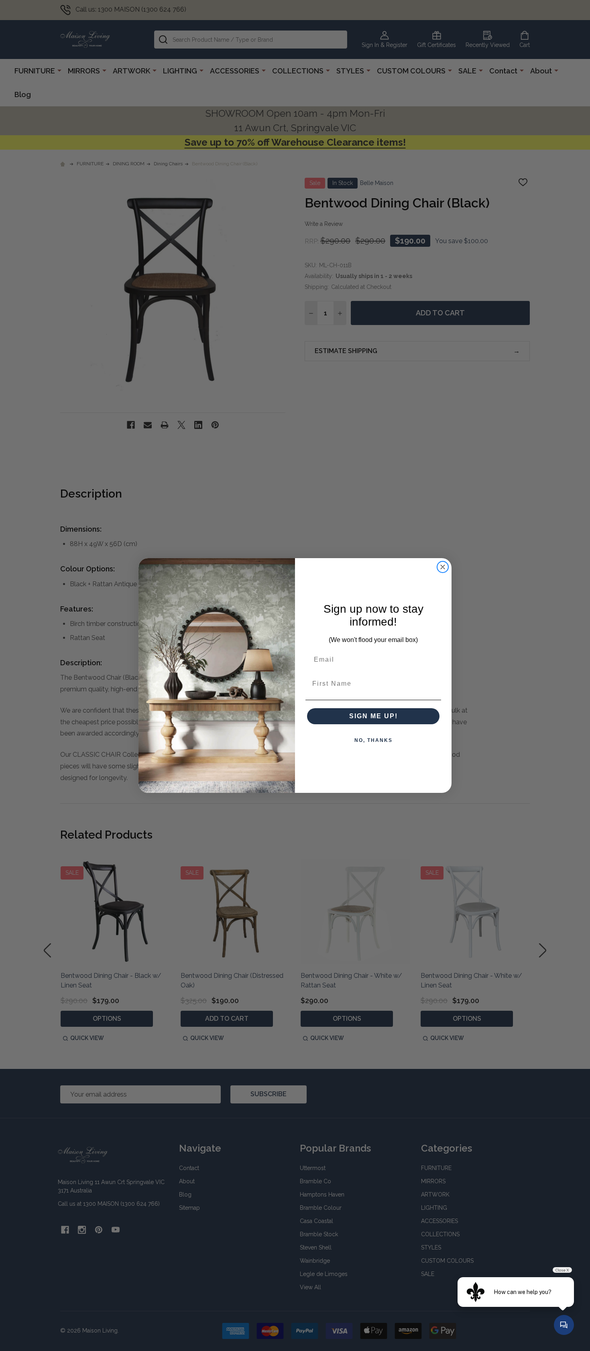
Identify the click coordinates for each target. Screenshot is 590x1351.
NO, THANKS (373, 740)
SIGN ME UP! (373, 716)
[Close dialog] (443, 567)
